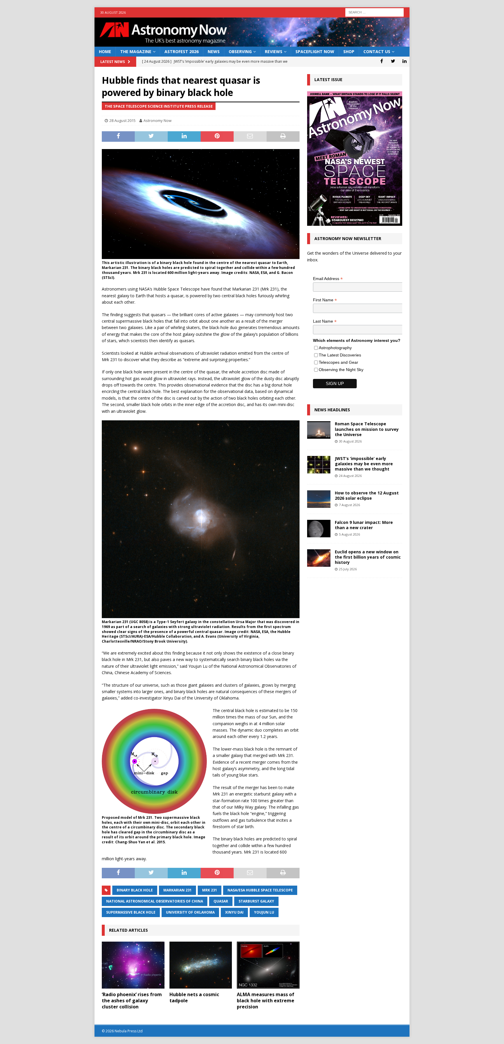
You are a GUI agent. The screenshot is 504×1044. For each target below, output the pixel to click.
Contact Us (376, 51)
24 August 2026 (350, 475)
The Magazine (135, 51)
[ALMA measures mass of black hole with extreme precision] (268, 965)
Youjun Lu (264, 912)
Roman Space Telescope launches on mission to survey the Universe (367, 429)
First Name (325, 300)
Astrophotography (335, 347)
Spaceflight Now (314, 51)
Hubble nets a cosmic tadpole (194, 997)
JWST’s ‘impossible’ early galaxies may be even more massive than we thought (364, 464)
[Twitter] (393, 61)
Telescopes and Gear (338, 362)
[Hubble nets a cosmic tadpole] (200, 965)
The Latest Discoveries (340, 355)
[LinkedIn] (404, 61)
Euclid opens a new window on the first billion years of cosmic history (368, 557)
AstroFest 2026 (181, 51)
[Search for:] (374, 12)
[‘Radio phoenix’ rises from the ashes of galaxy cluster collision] (133, 965)
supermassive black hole (130, 912)
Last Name (325, 321)
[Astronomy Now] (252, 43)
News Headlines (332, 409)
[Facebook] (382, 61)
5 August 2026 (349, 534)
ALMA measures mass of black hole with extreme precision (265, 1000)
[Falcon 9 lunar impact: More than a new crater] (318, 528)
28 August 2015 (122, 120)
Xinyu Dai (234, 912)
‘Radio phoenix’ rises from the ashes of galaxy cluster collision (132, 1000)
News (214, 51)
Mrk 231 (209, 890)
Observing (240, 51)
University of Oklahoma (190, 912)
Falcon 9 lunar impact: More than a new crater (364, 525)
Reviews (273, 51)
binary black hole (135, 890)
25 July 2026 (348, 569)
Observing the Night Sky (341, 369)
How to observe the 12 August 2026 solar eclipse (367, 495)
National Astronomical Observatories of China (154, 901)
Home (105, 51)
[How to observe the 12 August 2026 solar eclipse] (318, 499)
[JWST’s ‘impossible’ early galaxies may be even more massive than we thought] (318, 464)
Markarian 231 (177, 890)
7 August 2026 (349, 505)
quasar (221, 901)
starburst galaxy (256, 901)
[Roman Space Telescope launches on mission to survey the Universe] (318, 430)
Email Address (328, 278)
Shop (348, 51)
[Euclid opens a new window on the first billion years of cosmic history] (318, 558)
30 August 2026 (350, 441)
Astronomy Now (158, 120)
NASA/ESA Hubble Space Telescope (260, 890)
